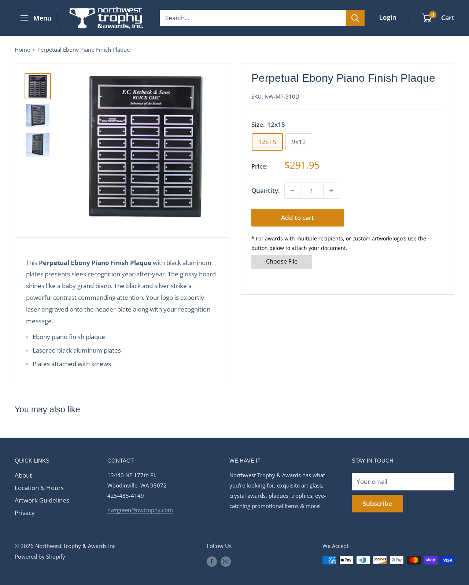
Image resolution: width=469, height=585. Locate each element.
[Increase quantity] (331, 190)
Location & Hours (39, 487)
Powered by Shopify (40, 556)
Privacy (25, 512)
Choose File (282, 261)
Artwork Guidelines (42, 500)
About (23, 475)
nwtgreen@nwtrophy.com (140, 510)
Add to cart (297, 217)
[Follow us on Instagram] (226, 561)
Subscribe (377, 503)
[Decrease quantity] (292, 190)
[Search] (355, 18)
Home (22, 49)
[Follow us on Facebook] (212, 561)
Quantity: (265, 190)
